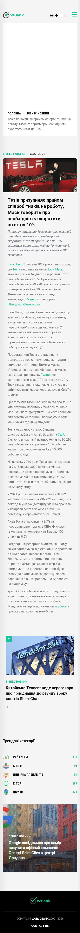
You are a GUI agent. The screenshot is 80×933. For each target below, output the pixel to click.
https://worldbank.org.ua (24, 304)
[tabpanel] (40, 838)
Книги (17, 765)
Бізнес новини (38, 113)
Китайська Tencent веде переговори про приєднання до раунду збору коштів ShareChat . (39, 693)
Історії (18, 783)
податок (61, 606)
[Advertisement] (40, 69)
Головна (14, 113)
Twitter (45, 375)
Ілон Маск (55, 269)
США (61, 434)
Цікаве (18, 792)
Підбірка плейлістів (28, 774)
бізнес (32, 299)
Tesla (17, 269)
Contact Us (40, 925)
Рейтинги (20, 756)
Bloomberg (15, 264)
